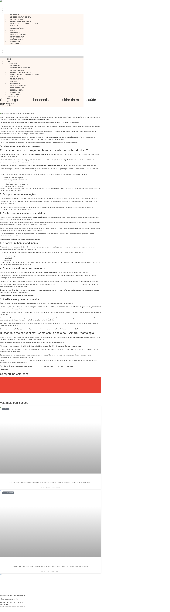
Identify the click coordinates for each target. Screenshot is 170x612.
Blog (5, 54)
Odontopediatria (17, 37)
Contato (6, 52)
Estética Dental (16, 39)
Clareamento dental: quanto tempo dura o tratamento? (50, 478)
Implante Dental (17, 19)
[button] (41, 57)
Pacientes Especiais (18, 35)
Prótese (13, 30)
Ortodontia (15, 15)
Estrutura (6, 50)
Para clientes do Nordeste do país (24, 23)
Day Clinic (14, 26)
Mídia (5, 48)
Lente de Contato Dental (20, 17)
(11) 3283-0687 (5, 592)
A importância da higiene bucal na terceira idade (50, 562)
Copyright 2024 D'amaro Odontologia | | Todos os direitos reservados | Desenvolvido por (65, 609)
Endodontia (15, 41)
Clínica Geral (15, 43)
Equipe (6, 10)
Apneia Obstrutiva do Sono (21, 21)
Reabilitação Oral (17, 28)
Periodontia (15, 32)
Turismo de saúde (9, 46)
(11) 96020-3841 (5, 589)
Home (5, 8)
